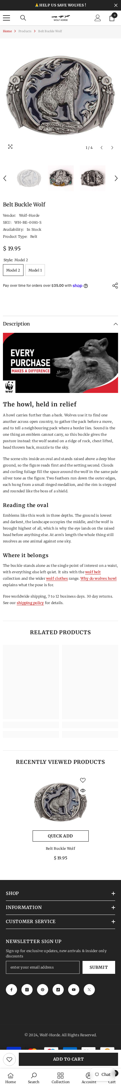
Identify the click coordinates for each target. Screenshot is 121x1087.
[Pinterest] (42, 989)
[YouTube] (73, 989)
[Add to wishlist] (9, 1059)
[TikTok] (58, 989)
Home (7, 31)
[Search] (23, 17)
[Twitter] (89, 989)
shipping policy (30, 603)
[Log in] (98, 18)
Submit (99, 967)
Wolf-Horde (29, 215)
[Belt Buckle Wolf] (61, 802)
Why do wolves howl (98, 578)
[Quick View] (82, 790)
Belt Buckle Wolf (60, 848)
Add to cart (68, 1059)
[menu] (6, 17)
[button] (101, 148)
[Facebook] (11, 989)
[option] (60, 95)
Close (116, 5)
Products (25, 31)
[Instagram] (27, 989)
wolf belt (93, 572)
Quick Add (60, 836)
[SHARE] (113, 286)
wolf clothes (57, 578)
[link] (31, 725)
